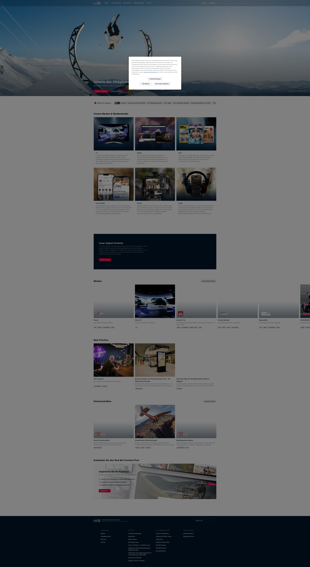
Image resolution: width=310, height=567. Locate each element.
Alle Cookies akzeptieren (162, 83)
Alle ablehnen (145, 83)
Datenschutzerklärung (150, 72)
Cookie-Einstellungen (155, 79)
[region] (155, 73)
